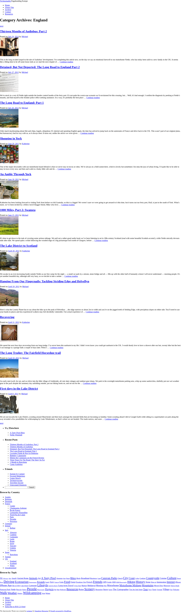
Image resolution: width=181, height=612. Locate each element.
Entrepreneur (33, 582)
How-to (153, 582)
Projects (49, 589)
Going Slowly (15, 478)
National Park (5, 590)
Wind (43, 593)
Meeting (99, 585)
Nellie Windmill (16, 435)
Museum (167, 586)
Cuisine (163, 578)
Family (47, 582)
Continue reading (66, 62)
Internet (171, 581)
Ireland (7, 526)
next (1, 26)
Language (33, 585)
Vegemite (159, 590)
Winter (48, 593)
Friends (97, 581)
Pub (55, 590)
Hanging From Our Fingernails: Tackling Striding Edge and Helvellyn (44, 281)
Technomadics (5, 1)
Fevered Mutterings (17, 476)
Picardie (13, 519)
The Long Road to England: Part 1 (22, 102)
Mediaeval (91, 585)
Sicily (12, 543)
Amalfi (14, 578)
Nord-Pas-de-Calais (17, 515)
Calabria (13, 535)
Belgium (8, 499)
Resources (9, 14)
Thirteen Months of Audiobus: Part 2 (23, 31)
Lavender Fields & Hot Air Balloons (24, 453)
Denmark (8, 501)
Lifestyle (42, 585)
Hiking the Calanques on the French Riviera (27, 458)
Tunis (154, 590)
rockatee (29, 611)
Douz (1, 582)
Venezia (13, 550)
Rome (12, 541)
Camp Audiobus (16, 464)
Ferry (52, 582)
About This (9, 7)
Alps (10, 578)
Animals (33, 578)
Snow (105, 589)
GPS (105, 582)
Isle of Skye (16, 586)
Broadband (85, 578)
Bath (64, 578)
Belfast (12, 528)
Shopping (99, 590)
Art (39, 578)
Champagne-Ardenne (18, 508)
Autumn (59, 578)
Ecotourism (22, 581)
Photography (41, 589)
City (125, 578)
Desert (179, 578)
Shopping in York (11, 138)
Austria (8, 497)
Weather (12, 593)
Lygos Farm (77, 586)
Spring (110, 590)
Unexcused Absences (18, 485)
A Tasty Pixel (48, 578)
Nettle (13, 589)
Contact (8, 12)
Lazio (12, 539)
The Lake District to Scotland (18, 245)
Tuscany (13, 546)
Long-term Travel (66, 585)
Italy (6, 530)
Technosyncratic (16, 480)
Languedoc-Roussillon (18, 513)
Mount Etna (158, 586)
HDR (114, 582)
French (89, 582)
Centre (12, 506)
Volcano (176, 590)
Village (166, 589)
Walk (3, 593)
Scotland (13, 563)
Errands (41, 582)
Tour (145, 589)
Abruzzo (13, 532)
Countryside (152, 578)
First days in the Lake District (19, 388)
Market (84, 586)
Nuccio (19, 590)
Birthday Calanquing (18, 456)
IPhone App (6, 585)
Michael (25, 37)
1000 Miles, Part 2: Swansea (17, 210)
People (32, 589)
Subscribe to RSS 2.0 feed (15, 607)
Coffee (137, 578)
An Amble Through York (15, 174)
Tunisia (8, 557)
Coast (132, 578)
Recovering (7, 317)
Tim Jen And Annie (136, 590)
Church (120, 578)
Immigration (161, 582)
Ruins (81, 589)
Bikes (73, 578)
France (7, 504)
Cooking (143, 578)
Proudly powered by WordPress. (60, 611)
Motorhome (113, 585)
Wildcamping (32, 593)
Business (93, 578)
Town (150, 590)
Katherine (26, 144)
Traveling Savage (16, 483)
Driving (9, 582)
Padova (24, 590)
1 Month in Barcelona (18, 462)
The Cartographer (121, 589)
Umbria (13, 548)
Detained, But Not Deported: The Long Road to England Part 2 (40, 67)
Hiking (131, 581)
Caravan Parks (109, 578)
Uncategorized (10, 568)
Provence (13, 521)
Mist (105, 586)
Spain (7, 552)
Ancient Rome (22, 578)
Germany (8, 524)
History (140, 581)
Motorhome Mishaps (130, 585)
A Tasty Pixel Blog (17, 433)
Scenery (89, 589)
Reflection (63, 590)
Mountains (148, 585)
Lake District (25, 586)
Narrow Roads (175, 586)
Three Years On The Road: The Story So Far (27, 460)
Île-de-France (15, 510)
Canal (99, 578)
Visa (171, 590)
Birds (78, 578)
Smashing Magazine (41, 611)
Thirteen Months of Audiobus (21, 447)
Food (67, 581)
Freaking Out (81, 582)
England (13, 561)
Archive (8, 10)
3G (1, 578)
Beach (68, 578)
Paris (12, 517)
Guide (109, 582)
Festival (57, 582)
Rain (58, 590)
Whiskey (20, 593)
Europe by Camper (17, 474)
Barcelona (14, 555)
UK (6, 559)
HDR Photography (121, 582)
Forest (73, 582)
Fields (61, 582)
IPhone (178, 582)
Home (7, 5)
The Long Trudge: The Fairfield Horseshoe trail (30, 352)
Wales (12, 566)
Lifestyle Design (53, 585)
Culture (171, 578)
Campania (14, 537)
